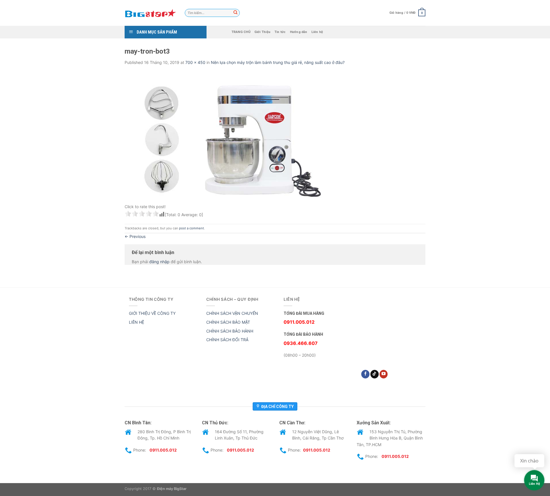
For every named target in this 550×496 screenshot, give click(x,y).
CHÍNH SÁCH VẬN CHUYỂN (232, 313)
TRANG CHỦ (240, 32)
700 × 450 (195, 62)
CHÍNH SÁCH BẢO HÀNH (229, 331)
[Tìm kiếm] (235, 13)
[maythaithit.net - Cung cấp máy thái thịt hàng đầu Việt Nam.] (150, 12)
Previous (135, 236)
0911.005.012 (163, 450)
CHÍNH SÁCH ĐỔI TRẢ (227, 339)
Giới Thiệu (262, 32)
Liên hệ (317, 32)
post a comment (191, 228)
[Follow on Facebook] (365, 374)
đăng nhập (159, 261)
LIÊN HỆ (136, 322)
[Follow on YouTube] (384, 374)
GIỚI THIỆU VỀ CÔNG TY (152, 313)
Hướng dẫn (298, 32)
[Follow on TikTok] (374, 374)
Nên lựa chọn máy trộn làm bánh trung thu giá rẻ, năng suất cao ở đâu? (278, 62)
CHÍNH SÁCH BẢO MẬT (228, 322)
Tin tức (280, 32)
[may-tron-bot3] (225, 135)
